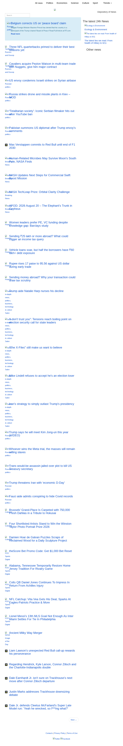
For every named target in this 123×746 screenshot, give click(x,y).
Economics (62, 3)
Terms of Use (72, 733)
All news (39, 3)
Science (75, 3)
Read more (15, 34)
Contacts (49, 733)
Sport (95, 3)
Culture (85, 3)
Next (74, 720)
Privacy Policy (59, 733)
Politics (49, 3)
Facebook (22, 38)
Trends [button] (107, 3)
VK (14, 38)
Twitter (31, 38)
